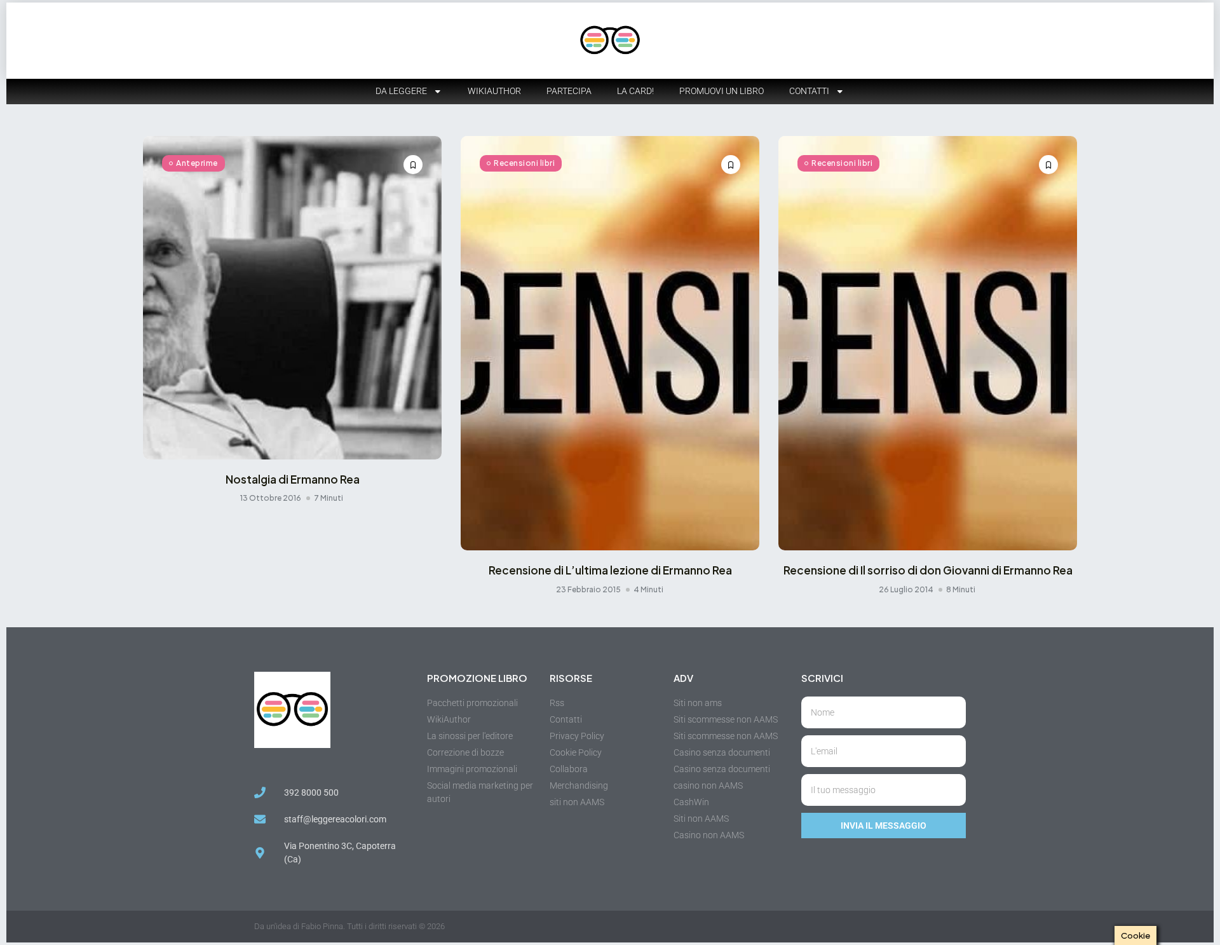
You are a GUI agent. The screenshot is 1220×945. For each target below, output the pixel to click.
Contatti (809, 91)
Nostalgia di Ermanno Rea (293, 479)
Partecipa (569, 91)
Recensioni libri (524, 163)
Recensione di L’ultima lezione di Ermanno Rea (610, 570)
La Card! (635, 91)
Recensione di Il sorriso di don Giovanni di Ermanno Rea (928, 570)
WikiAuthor (494, 91)
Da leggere (401, 91)
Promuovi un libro (721, 91)
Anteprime (197, 163)
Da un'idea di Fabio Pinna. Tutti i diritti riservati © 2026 (349, 926)
